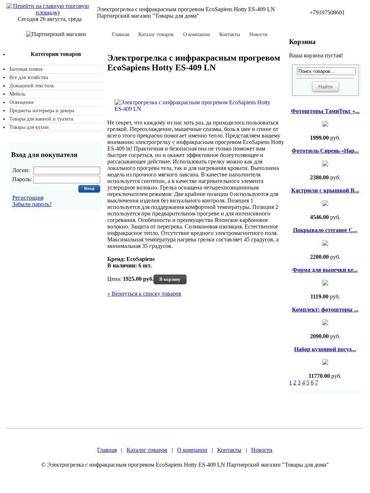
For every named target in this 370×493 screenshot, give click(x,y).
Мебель (17, 94)
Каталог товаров (156, 34)
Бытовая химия (25, 69)
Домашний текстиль (31, 85)
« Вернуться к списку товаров (144, 294)
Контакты (229, 34)
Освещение (21, 102)
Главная (120, 34)
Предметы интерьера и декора (41, 110)
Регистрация (27, 198)
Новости (258, 34)
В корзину (170, 279)
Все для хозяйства (28, 77)
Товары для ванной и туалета (41, 119)
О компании (196, 34)
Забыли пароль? (32, 204)
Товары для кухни (29, 127)
